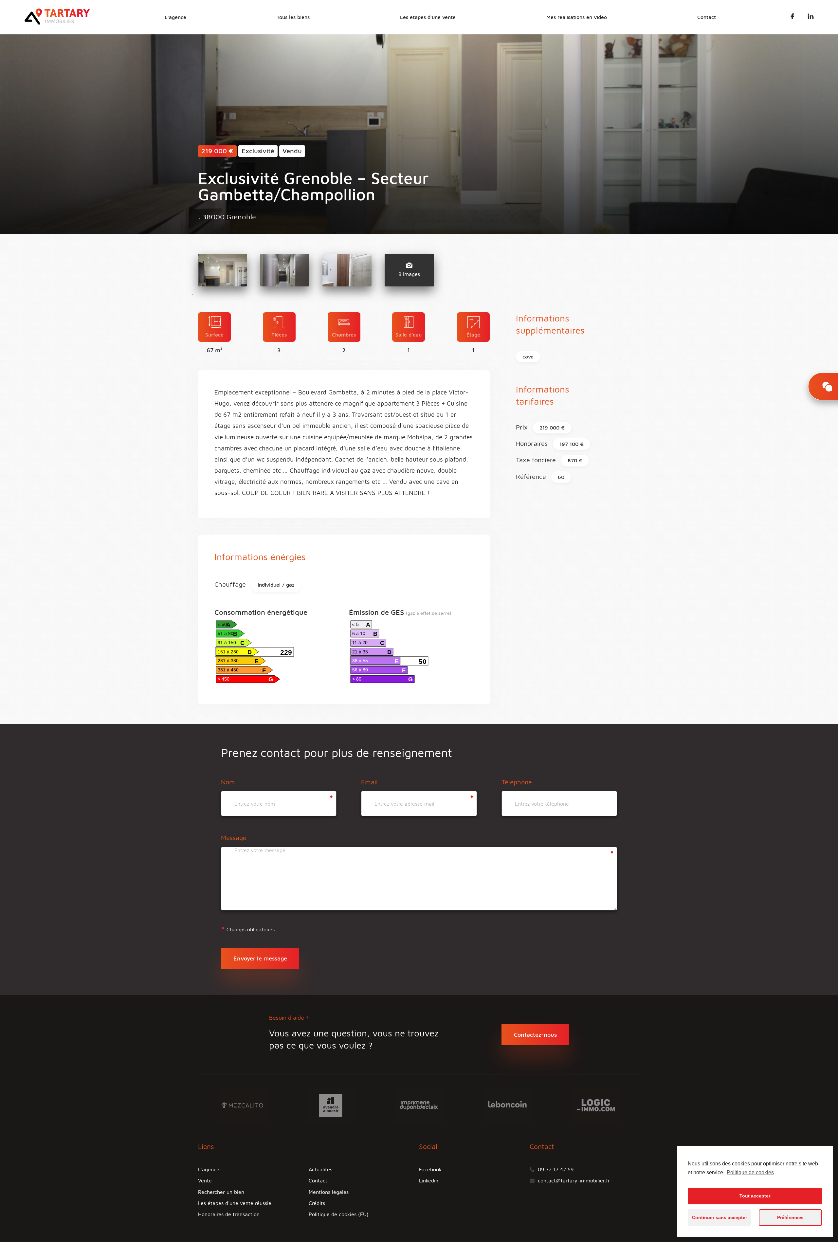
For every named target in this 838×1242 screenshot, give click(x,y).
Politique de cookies (750, 1172)
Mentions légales (329, 1192)
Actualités (320, 1169)
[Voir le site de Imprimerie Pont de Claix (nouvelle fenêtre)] (419, 1105)
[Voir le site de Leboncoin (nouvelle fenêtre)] (507, 1105)
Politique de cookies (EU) (339, 1214)
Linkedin (428, 1180)
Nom (228, 782)
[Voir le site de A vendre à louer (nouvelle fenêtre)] (330, 1105)
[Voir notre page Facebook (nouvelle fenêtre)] (792, 18)
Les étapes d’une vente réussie (234, 1203)
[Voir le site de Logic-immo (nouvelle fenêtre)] (595, 1105)
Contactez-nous (535, 1034)
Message (233, 837)
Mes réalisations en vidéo (576, 17)
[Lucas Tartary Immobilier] (57, 23)
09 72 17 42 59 (556, 1169)
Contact (706, 17)
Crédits (317, 1203)
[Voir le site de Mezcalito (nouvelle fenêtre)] (242, 1105)
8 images (409, 274)
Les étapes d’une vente (428, 17)
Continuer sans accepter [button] (719, 1217)
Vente (205, 1180)
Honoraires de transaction (229, 1214)
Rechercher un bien (221, 1192)
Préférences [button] (790, 1217)
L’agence (175, 17)
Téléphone (516, 782)
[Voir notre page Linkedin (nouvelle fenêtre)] (810, 18)
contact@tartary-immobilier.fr (574, 1180)
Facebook (430, 1169)
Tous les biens (293, 17)
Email (369, 782)
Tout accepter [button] (754, 1195)
